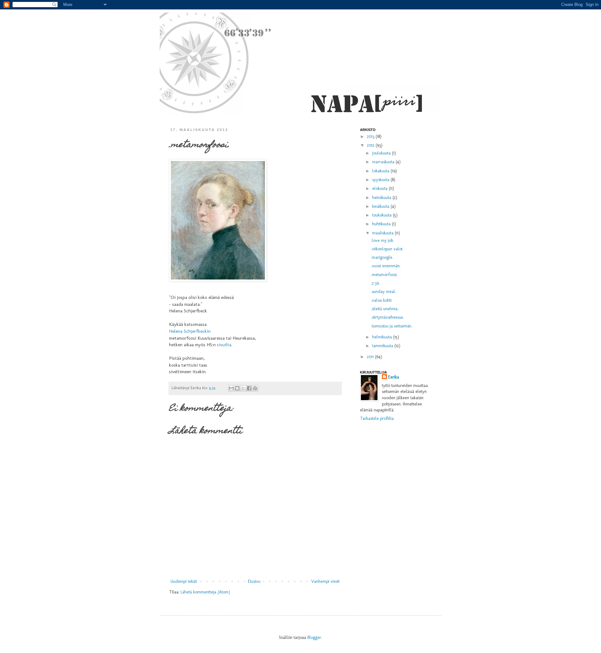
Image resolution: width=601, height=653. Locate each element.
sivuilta (224, 344)
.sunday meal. (383, 291)
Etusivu (254, 581)
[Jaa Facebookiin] (249, 388)
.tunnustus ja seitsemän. (391, 326)
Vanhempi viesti (325, 581)
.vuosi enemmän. (386, 266)
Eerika (393, 377)
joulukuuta (382, 153)
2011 (371, 356)
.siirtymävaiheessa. (387, 317)
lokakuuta (381, 171)
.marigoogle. (382, 257)
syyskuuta (381, 179)
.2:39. (375, 283)
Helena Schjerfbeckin (190, 331)
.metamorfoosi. (384, 274)
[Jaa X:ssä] (243, 388)
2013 (371, 136)
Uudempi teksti (184, 581)
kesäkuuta (381, 206)
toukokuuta (382, 215)
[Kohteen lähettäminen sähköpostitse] (231, 388)
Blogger (314, 637)
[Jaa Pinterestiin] (255, 388)
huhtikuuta (382, 224)
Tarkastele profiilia (377, 418)
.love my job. (382, 240)
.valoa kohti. (382, 300)
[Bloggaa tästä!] (237, 388)
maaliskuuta (383, 233)
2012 (371, 145)
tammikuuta (383, 345)
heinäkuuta (382, 197)
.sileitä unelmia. (384, 308)
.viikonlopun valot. (387, 249)
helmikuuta (382, 337)
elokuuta (380, 188)
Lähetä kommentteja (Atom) (205, 592)
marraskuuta (384, 162)
